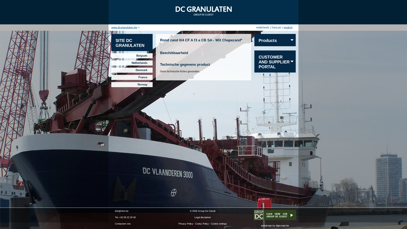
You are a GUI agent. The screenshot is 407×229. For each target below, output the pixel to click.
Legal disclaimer (202, 217)
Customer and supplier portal (274, 62)
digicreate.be (282, 225)
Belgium (141, 55)
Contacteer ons (123, 223)
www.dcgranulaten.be (124, 27)
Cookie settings (219, 223)
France (142, 77)
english (288, 27)
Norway (142, 84)
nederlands (262, 27)
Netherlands (139, 62)
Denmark (141, 70)
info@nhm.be (121, 211)
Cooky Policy (202, 223)
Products (268, 40)
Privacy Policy (185, 223)
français (277, 27)
